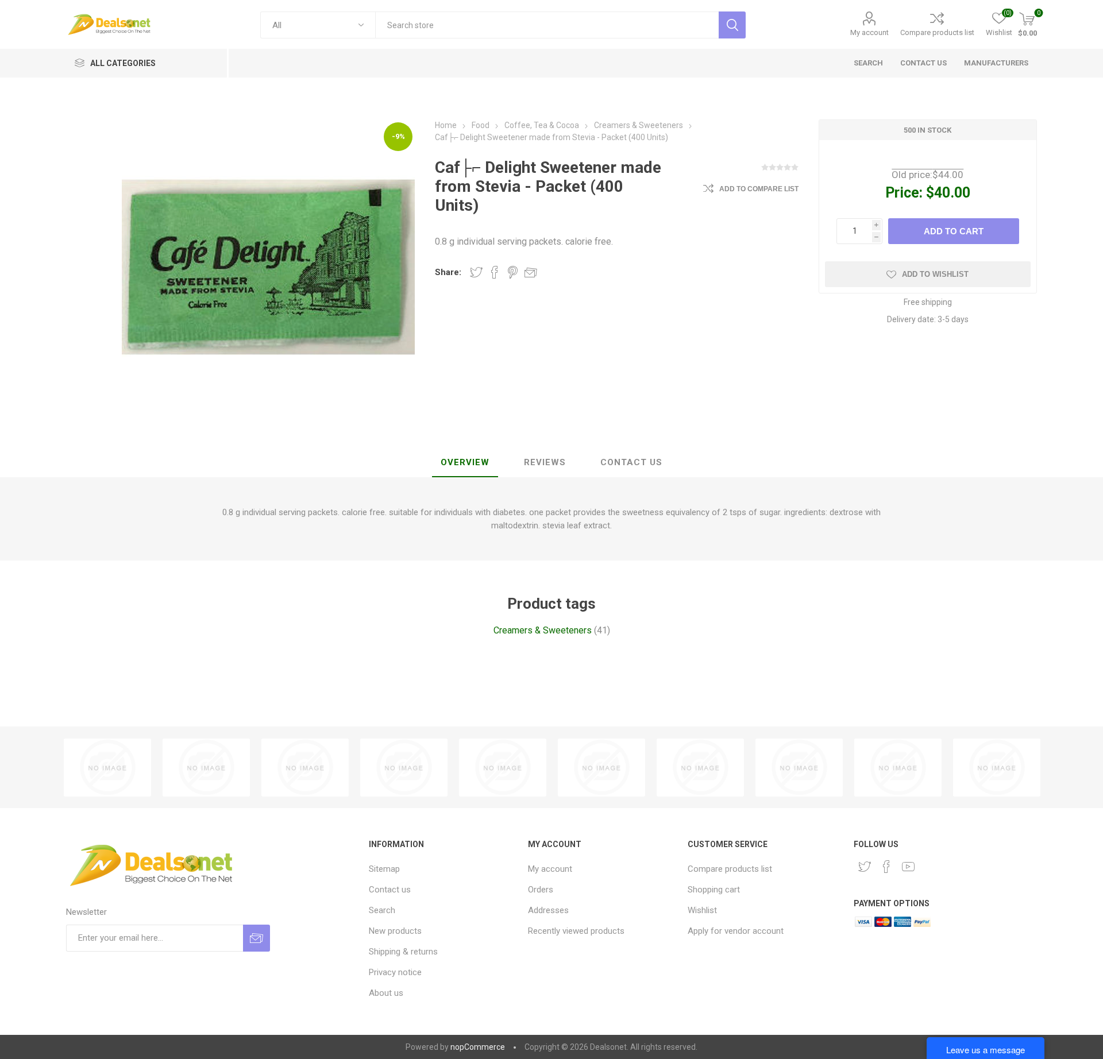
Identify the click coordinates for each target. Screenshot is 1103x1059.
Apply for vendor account (736, 931)
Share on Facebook (494, 272)
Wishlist (702, 910)
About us (386, 993)
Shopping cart (714, 889)
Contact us (390, 889)
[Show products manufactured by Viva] (206, 767)
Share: (448, 272)
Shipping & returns (403, 951)
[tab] (465, 463)
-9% (398, 136)
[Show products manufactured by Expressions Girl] (404, 767)
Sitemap (384, 869)
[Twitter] (864, 866)
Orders (540, 889)
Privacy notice (395, 972)
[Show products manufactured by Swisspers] (799, 767)
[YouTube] (908, 866)
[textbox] (547, 24)
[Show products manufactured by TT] (107, 767)
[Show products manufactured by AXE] (601, 767)
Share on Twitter (476, 272)
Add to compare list (759, 189)
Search (382, 910)
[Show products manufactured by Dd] (305, 767)
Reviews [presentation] (545, 462)
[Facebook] (886, 866)
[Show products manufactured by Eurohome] (996, 767)
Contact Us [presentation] (631, 462)
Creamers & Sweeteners (542, 630)
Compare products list (937, 32)
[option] (107, 767)
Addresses (548, 910)
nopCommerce (477, 1047)
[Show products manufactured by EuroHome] (700, 767)
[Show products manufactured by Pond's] (502, 767)
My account (869, 32)
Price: (904, 192)
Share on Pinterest (513, 272)
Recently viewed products (576, 931)
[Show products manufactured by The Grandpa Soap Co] (898, 767)
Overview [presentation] (465, 462)
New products (395, 931)
